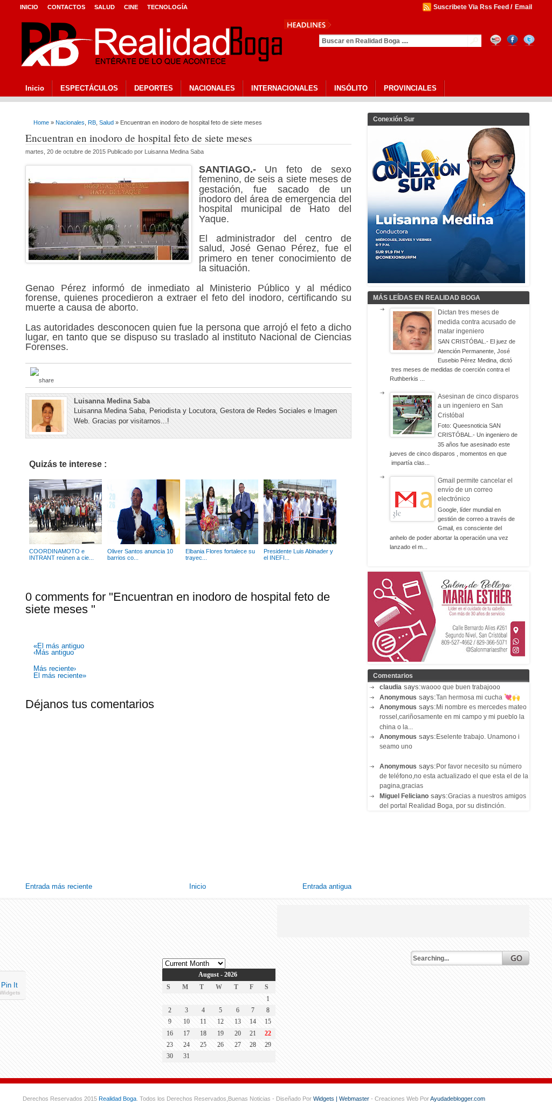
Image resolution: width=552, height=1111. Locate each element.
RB (92, 122)
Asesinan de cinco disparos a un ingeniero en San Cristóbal (478, 406)
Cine (131, 7)
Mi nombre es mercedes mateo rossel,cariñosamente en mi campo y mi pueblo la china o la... (453, 717)
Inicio (29, 7)
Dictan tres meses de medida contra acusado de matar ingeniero (477, 321)
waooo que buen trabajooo (460, 687)
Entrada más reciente (58, 886)
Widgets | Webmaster (342, 1098)
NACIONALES (212, 88)
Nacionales (70, 122)
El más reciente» (59, 676)
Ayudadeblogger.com (457, 1098)
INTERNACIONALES (284, 88)
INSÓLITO (351, 88)
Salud (104, 7)
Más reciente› (54, 669)
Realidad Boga (117, 1098)
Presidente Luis (363, 24)
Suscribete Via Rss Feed (471, 7)
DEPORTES (153, 88)
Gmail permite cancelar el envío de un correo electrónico (475, 490)
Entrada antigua (326, 886)
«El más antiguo (58, 646)
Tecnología (167, 7)
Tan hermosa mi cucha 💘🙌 (478, 697)
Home (41, 122)
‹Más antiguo (53, 652)
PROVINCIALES (410, 88)
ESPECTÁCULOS (89, 88)
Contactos (66, 7)
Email (523, 7)
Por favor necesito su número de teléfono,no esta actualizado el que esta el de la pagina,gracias (454, 776)
